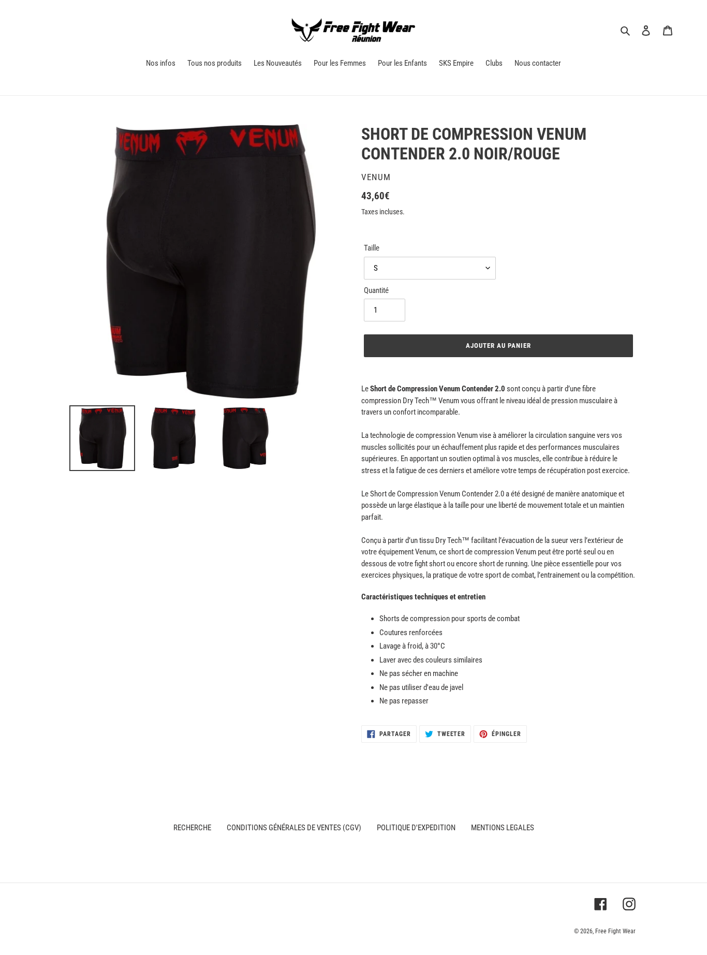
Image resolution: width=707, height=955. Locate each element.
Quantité (376, 290)
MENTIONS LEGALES (502, 827)
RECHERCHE (192, 827)
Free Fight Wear (615, 931)
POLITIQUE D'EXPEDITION (416, 827)
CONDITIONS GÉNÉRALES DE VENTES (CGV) (294, 827)
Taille (371, 248)
